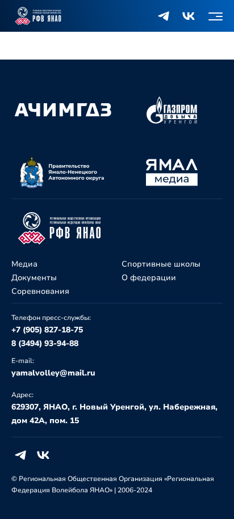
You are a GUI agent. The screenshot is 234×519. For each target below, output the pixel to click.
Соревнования (40, 291)
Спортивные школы (161, 264)
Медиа (24, 264)
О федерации (149, 277)
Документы (34, 277)
